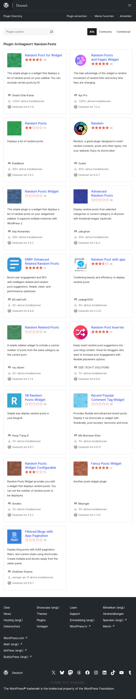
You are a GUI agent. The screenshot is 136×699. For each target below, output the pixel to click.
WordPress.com (16, 638)
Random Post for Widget (43, 55)
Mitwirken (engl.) (114, 607)
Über (7, 607)
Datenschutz (12, 626)
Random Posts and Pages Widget (105, 57)
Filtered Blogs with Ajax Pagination (39, 534)
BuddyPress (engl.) (18, 657)
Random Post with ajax (108, 259)
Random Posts (36, 123)
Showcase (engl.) (48, 607)
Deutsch (17, 673)
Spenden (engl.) (115, 620)
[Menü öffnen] (130, 5)
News (7, 614)
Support (75, 614)
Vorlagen (42, 626)
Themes (42, 614)
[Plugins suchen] (51, 31)
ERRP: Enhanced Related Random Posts (42, 261)
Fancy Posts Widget (106, 463)
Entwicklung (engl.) (82, 620)
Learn (73, 607)
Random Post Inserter (107, 327)
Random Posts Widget (42, 191)
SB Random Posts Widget (35, 397)
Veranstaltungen (113, 614)
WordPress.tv (80, 626)
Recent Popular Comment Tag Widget (107, 397)
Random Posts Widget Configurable (40, 465)
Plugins (41, 620)
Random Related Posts (42, 327)
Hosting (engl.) (13, 620)
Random (97, 123)
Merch (109, 626)
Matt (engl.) (13, 644)
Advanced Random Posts (102, 193)
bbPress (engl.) (15, 650)
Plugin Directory (13, 16)
